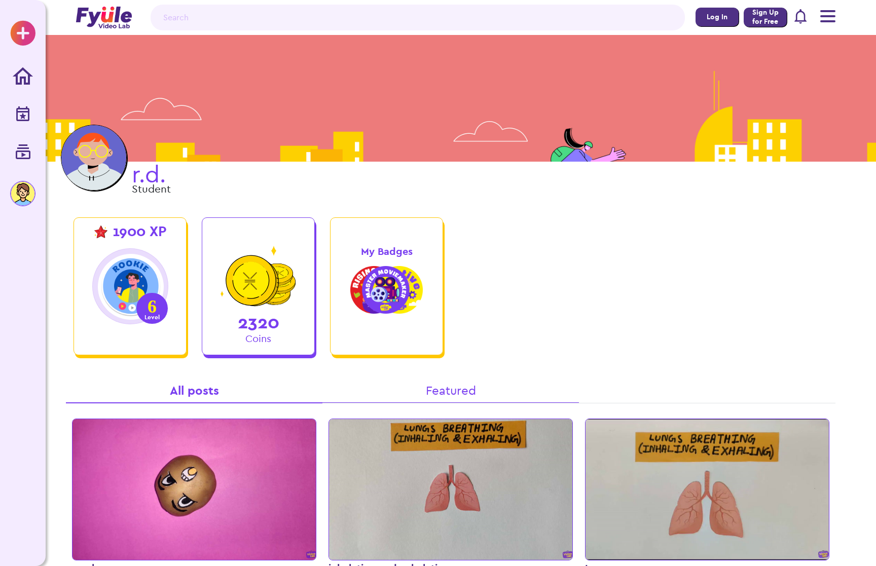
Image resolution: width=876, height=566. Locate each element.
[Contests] (23, 115)
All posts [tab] (194, 391)
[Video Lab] (23, 153)
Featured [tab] (451, 391)
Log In (717, 17)
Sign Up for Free (765, 17)
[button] (801, 18)
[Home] (23, 77)
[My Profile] (23, 193)
